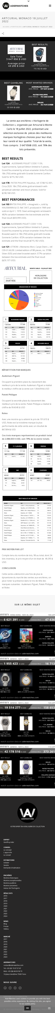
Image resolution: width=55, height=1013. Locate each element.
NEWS (6, 921)
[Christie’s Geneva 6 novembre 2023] (27, 755)
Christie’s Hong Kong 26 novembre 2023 (27, 649)
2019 (5, 903)
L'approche (8, 852)
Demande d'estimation (12, 868)
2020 (5, 906)
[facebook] (5, 988)
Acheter (6, 863)
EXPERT (6, 840)
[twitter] (20, 988)
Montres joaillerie (10, 883)
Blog (5, 924)
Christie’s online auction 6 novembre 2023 (27, 737)
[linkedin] (10, 988)
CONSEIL (7, 847)
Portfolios (16, 27)
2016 (5, 896)
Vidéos (6, 929)
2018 (5, 901)
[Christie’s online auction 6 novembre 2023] (27, 711)
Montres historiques (11, 878)
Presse (6, 926)
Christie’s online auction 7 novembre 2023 (27, 693)
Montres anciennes (10, 885)
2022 (5, 911)
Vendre (6, 865)
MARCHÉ (7, 937)
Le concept (8, 850)
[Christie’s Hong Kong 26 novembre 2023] (27, 623)
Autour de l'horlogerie (12, 888)
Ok (27, 1008)
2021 (5, 909)
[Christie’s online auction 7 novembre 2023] (27, 667)
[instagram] (15, 988)
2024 (5, 916)
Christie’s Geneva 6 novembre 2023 (27, 781)
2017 (5, 898)
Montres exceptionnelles (12, 880)
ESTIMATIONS (9, 860)
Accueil (6, 27)
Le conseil (7, 855)
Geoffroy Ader (9, 842)
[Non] (52, 1004)
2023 (5, 913)
